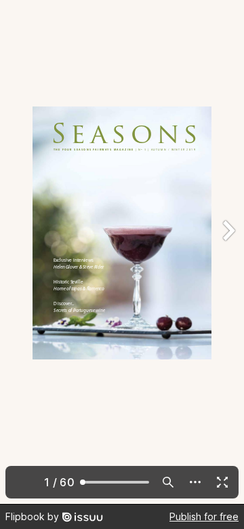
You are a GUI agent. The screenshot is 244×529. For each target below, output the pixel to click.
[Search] (168, 482)
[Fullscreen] (222, 482)
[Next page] (227, 252)
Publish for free (204, 516)
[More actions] (195, 482)
